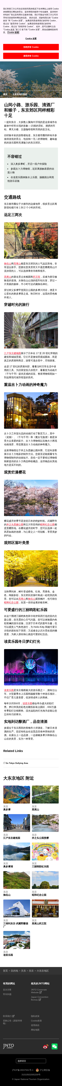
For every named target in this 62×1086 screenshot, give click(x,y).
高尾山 (17, 263)
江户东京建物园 (12, 353)
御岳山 (7, 263)
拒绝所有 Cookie (31, 47)
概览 (5, 94)
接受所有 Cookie (31, 56)
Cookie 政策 (13, 32)
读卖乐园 (9, 690)
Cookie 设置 (31, 38)
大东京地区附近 (19, 94)
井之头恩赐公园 (14, 524)
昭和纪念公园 (47, 524)
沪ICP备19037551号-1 (22, 1070)
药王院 (36, 277)
